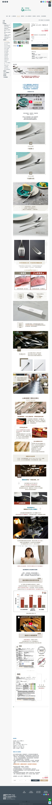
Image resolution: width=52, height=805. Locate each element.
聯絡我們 (24, 792)
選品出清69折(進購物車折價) (7, 33)
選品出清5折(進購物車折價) (7, 30)
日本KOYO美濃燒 (6, 48)
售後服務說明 (46, 792)
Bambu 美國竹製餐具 (7, 69)
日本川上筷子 (6, 44)
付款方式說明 (38, 791)
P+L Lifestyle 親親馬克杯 (7, 63)
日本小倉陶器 (6, 52)
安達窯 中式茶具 (6, 65)
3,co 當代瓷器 (6, 66)
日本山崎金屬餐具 (6, 41)
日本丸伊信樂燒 (6, 51)
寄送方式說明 (38, 792)
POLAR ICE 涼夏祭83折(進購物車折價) (7, 28)
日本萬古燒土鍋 (6, 58)
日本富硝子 (5, 61)
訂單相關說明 (31, 792)
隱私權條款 (45, 791)
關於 (24, 791)
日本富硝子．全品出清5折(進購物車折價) (7, 35)
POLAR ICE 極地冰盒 (7, 45)
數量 (32, 40)
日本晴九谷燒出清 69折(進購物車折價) (7, 38)
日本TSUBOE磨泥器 (7, 42)
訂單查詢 (31, 791)
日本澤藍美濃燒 (6, 54)
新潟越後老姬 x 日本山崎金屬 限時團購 (7, 25)
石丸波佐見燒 (6, 55)
